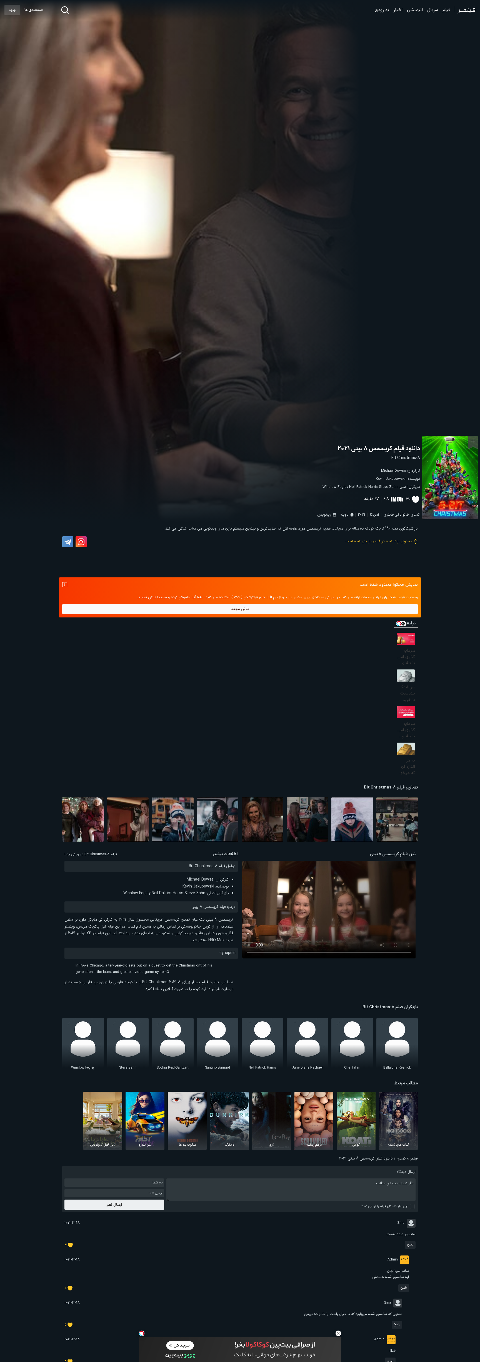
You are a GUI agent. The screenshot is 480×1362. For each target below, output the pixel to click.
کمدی (415, 515)
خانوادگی (402, 515)
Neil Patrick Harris (363, 487)
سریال (432, 10)
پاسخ (410, 1244)
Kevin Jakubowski (391, 479)
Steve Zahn (388, 487)
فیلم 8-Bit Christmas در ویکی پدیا (90, 854)
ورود (12, 10)
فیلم (446, 10)
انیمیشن (415, 10)
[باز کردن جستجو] (65, 10)
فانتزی (389, 515)
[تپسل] (141, 1333)
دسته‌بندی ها (33, 10)
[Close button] (338, 1333)
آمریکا (374, 515)
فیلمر (414, 1158)
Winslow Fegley (335, 487)
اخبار (397, 10)
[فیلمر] (465, 10)
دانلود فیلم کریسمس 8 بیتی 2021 (379, 448)
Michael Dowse (393, 471)
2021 (361, 515)
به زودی (382, 10)
